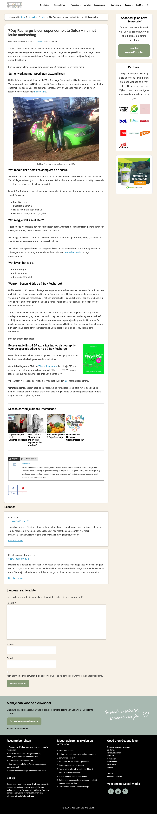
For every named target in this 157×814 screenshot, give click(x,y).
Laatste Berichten (30, 459)
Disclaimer (111, 750)
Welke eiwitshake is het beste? (70, 773)
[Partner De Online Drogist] (134, 121)
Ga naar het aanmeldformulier (24, 721)
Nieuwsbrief (112, 765)
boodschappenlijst (73, 252)
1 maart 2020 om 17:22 (19, 521)
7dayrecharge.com (47, 366)
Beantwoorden (15, 540)
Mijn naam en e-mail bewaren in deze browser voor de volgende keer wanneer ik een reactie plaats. (55, 676)
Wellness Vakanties (114, 777)
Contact (110, 768)
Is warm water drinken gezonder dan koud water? (28, 771)
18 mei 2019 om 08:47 (19, 559)
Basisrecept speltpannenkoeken (71, 765)
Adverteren (111, 759)
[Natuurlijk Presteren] (134, 189)
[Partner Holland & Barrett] (134, 133)
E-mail (10, 658)
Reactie (11, 603)
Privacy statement (114, 753)
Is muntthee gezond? (67, 758)
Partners (110, 756)
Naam (10, 644)
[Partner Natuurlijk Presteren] (134, 109)
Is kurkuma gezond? (66, 750)
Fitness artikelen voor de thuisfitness (73, 776)
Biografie (15, 459)
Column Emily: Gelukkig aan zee (21, 760)
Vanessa (26, 463)
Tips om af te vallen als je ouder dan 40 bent (76, 769)
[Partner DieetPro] (144, 121)
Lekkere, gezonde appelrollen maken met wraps (77, 754)
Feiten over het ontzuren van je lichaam (74, 762)
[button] (147, 5)
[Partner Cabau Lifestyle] (144, 109)
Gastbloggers (112, 762)
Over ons (110, 747)
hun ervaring (40, 91)
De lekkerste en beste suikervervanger (74, 787)
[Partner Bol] (123, 121)
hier (66, 381)
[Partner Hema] (123, 133)
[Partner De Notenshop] (123, 109)
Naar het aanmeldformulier (134, 50)
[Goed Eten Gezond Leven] (16, 5)
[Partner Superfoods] (144, 133)
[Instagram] (14, 465)
